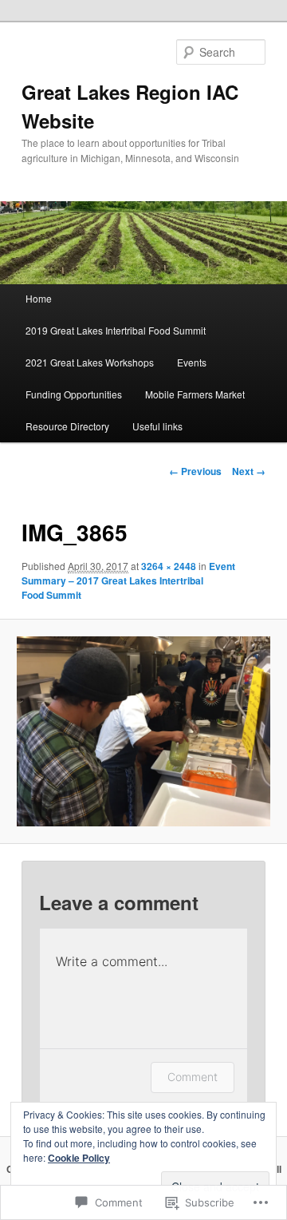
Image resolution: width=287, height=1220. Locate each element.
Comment (192, 1076)
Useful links (157, 426)
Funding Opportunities (74, 394)
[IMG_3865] (143, 731)
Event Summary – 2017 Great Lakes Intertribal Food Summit (128, 580)
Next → (248, 471)
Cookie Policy (79, 1158)
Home (39, 298)
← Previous (195, 471)
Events (191, 362)
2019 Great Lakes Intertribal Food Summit (116, 330)
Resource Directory (67, 426)
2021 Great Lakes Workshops (90, 362)
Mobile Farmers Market (195, 394)
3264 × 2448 (168, 566)
